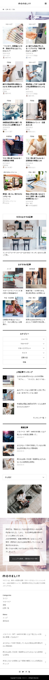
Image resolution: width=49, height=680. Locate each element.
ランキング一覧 (38, 418)
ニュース (24, 339)
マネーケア (24, 344)
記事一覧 (6, 608)
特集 (24, 362)
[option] (24, 238)
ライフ (24, 353)
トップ (5, 618)
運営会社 (6, 621)
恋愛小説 (24, 357)
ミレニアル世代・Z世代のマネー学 (24, 559)
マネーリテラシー (24, 348)
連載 (4, 605)
